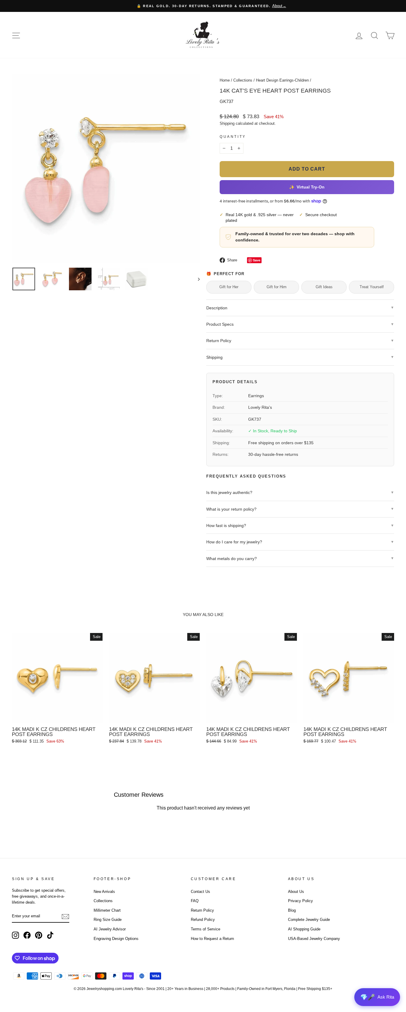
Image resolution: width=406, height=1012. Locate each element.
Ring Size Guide (108, 919)
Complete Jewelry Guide (309, 919)
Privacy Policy (300, 901)
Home (225, 80)
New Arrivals (104, 891)
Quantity (233, 137)
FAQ (195, 901)
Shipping (227, 123)
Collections (242, 80)
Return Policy (202, 910)
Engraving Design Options (116, 938)
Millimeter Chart (107, 910)
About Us (296, 891)
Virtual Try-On (307, 187)
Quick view (57, 716)
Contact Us (200, 891)
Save (256, 260)
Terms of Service (205, 929)
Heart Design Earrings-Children (282, 80)
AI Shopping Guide (304, 929)
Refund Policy (203, 919)
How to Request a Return (212, 938)
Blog (292, 910)
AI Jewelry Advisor (110, 929)
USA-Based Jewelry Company (314, 938)
